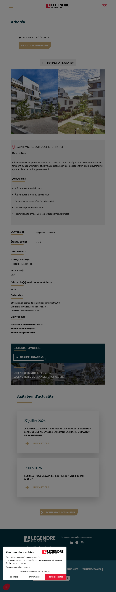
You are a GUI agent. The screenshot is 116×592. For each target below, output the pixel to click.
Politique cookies (91, 569)
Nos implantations (32, 357)
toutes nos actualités (60, 512)
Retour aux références (35, 37)
